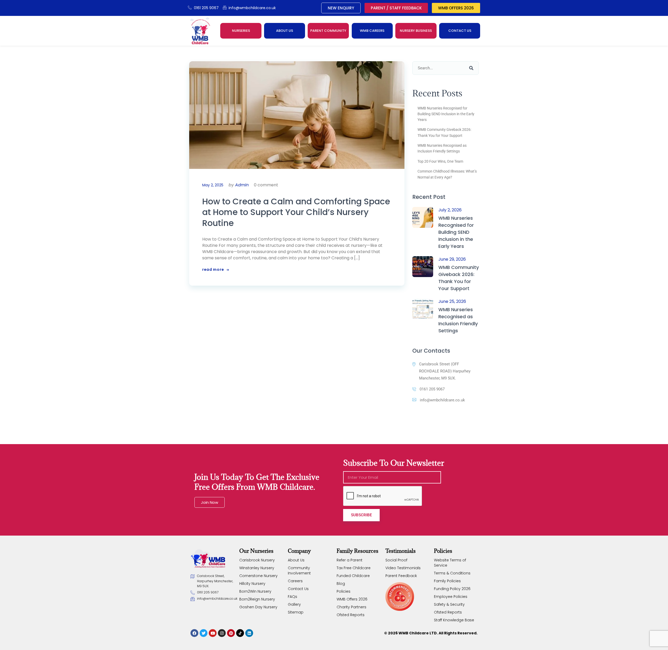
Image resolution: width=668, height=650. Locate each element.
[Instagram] (222, 633)
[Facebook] (194, 633)
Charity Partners (351, 607)
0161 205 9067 (432, 389)
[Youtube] (213, 633)
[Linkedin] (249, 633)
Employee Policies (450, 596)
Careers (295, 581)
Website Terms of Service (450, 562)
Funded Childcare (353, 575)
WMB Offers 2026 (352, 599)
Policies (343, 591)
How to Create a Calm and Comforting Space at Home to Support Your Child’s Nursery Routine (296, 212)
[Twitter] (203, 633)
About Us (296, 560)
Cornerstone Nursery (258, 575)
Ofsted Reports (351, 614)
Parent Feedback (401, 575)
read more (213, 269)
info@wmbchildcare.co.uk (442, 400)
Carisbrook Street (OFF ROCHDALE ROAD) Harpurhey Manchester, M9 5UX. (444, 371)
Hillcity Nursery (252, 583)
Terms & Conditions (452, 573)
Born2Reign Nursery (257, 599)
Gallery (294, 604)
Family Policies (447, 581)
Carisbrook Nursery (257, 560)
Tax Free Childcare (354, 568)
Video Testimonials (403, 568)
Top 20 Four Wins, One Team (440, 161)
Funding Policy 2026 (452, 588)
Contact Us (298, 588)
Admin (242, 185)
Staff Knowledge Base (454, 620)
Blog (341, 583)
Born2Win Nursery (255, 591)
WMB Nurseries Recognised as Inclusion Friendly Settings (442, 148)
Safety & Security (449, 604)
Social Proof (396, 560)
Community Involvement (299, 570)
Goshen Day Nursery (258, 607)
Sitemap (295, 612)
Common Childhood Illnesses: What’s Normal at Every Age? (447, 174)
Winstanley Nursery (256, 568)
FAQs (292, 596)
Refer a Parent (349, 560)
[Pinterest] (231, 633)
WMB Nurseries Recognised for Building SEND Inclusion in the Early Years (446, 114)
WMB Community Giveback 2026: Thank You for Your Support (444, 132)
